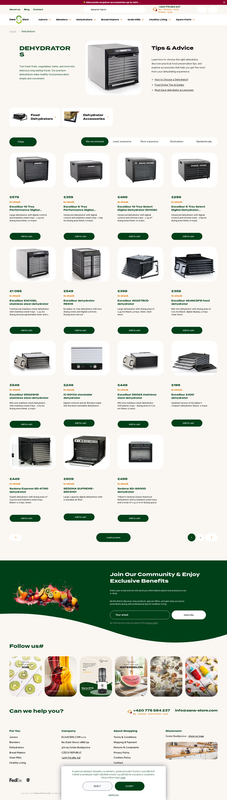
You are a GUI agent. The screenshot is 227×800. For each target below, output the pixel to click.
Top (15, 537)
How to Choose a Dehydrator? (171, 79)
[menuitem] (46, 19)
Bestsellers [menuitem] (176, 141)
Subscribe (189, 615)
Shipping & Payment (125, 742)
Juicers (13, 737)
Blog (26, 9)
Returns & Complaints (126, 747)
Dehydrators (16, 747)
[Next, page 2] (211, 537)
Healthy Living (17, 762)
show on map (196, 736)
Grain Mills (15, 757)
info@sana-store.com (196, 710)
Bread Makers (17, 752)
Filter (21, 141)
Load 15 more (113, 537)
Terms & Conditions (125, 737)
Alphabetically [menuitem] (204, 141)
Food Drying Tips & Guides (169, 85)
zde (123, 777)
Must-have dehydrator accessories (174, 90)
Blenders (14, 742)
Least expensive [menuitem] (122, 141)
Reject (97, 786)
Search (88, 9)
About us (14, 9)
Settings (113, 795)
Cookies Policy (122, 757)
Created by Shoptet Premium (16, 793)
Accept (130, 786)
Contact (38, 9)
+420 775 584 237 (169, 7)
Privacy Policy (121, 752)
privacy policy (152, 623)
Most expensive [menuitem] (149, 141)
